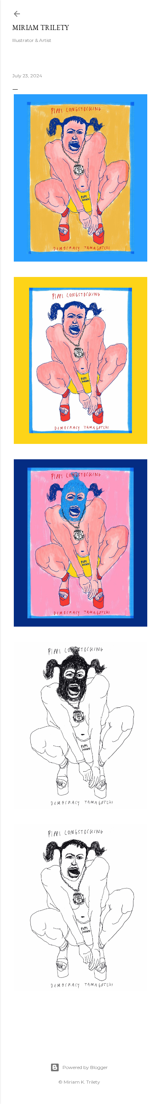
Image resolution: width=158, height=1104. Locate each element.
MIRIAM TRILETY (40, 27)
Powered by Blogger (85, 1067)
